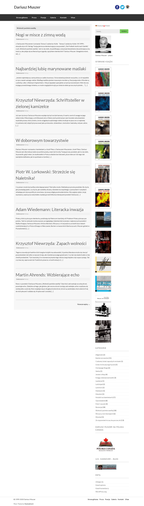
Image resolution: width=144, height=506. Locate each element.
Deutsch (100, 26)
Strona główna (22, 17)
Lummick (99, 387)
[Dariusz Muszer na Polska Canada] (107, 444)
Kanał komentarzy (102, 488)
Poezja (43, 17)
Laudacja (99, 381)
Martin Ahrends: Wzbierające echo (47, 274)
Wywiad (99, 417)
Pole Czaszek (100, 404)
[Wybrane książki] (104, 77)
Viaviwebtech (29, 504)
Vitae (73, 17)
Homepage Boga (102, 368)
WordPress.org (101, 492)
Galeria (53, 17)
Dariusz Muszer (27, 7)
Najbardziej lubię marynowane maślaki (51, 68)
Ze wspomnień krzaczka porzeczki (108, 420)
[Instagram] (127, 9)
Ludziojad (99, 384)
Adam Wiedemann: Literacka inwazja (49, 209)
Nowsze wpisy (83, 304)
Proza (34, 17)
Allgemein (99, 355)
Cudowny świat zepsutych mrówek (108, 361)
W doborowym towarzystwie (42, 140)
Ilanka (98, 371)
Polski (107, 26)
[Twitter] (122, 9)
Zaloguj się (99, 482)
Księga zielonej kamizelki (105, 378)
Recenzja (99, 407)
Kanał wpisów (101, 485)
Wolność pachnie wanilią (104, 410)
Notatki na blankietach (104, 397)
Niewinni (99, 394)
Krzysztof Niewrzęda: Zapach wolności (51, 243)
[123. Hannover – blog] (105, 467)
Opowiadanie (100, 401)
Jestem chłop (100, 374)
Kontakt (63, 17)
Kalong (26, 39)
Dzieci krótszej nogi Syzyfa (105, 365)
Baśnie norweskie (102, 358)
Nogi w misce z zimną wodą (40, 34)
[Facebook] (117, 9)
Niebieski (99, 391)
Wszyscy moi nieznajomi (104, 414)
